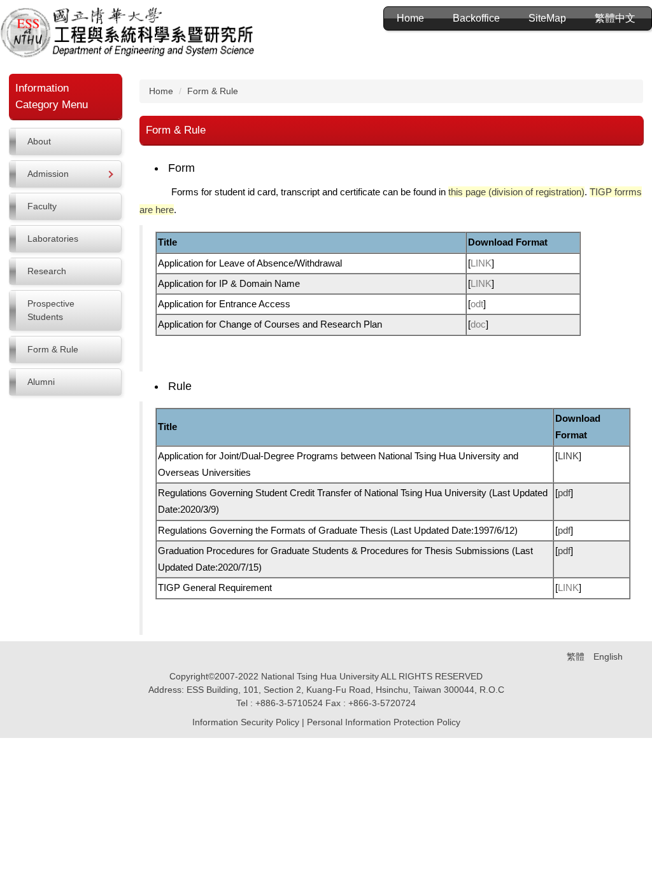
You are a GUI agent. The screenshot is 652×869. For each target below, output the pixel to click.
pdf (564, 492)
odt (477, 303)
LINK (481, 263)
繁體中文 (615, 18)
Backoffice (476, 18)
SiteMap (547, 18)
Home (410, 18)
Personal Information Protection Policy (383, 722)
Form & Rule (212, 91)
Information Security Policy (245, 722)
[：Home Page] (127, 34)
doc (478, 324)
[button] (65, 174)
